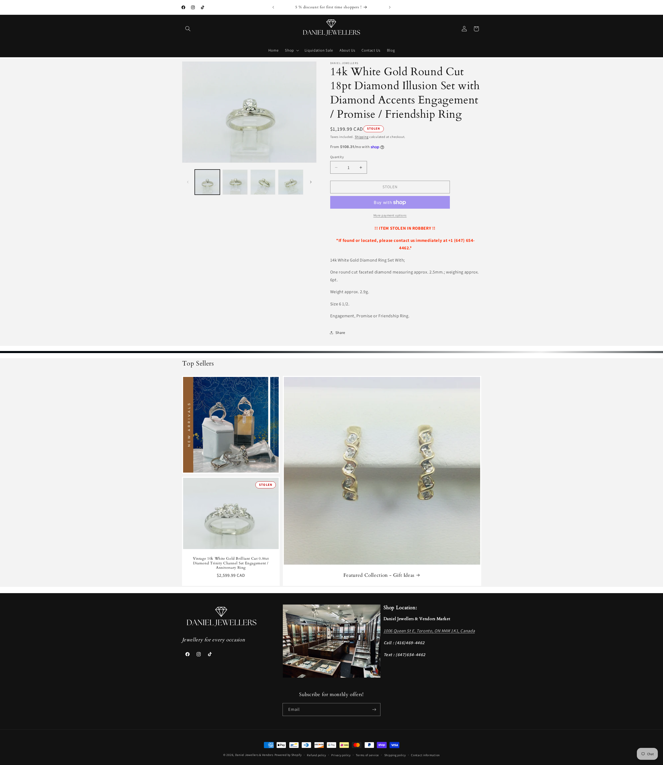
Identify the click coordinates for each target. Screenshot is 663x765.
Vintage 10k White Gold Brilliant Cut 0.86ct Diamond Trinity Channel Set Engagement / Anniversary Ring (231, 563)
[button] (188, 29)
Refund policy (316, 755)
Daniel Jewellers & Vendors (254, 755)
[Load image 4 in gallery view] (290, 182)
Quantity (337, 157)
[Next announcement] (389, 7)
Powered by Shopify (288, 755)
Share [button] (340, 332)
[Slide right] (310, 182)
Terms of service (367, 755)
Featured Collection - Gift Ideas (378, 575)
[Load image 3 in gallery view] (263, 182)
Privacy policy (340, 755)
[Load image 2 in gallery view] (235, 182)
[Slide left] (187, 182)
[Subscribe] (374, 709)
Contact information (425, 755)
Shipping (362, 137)
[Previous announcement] (273, 7)
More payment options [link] (390, 215)
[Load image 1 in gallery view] (207, 182)
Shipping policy (395, 755)
